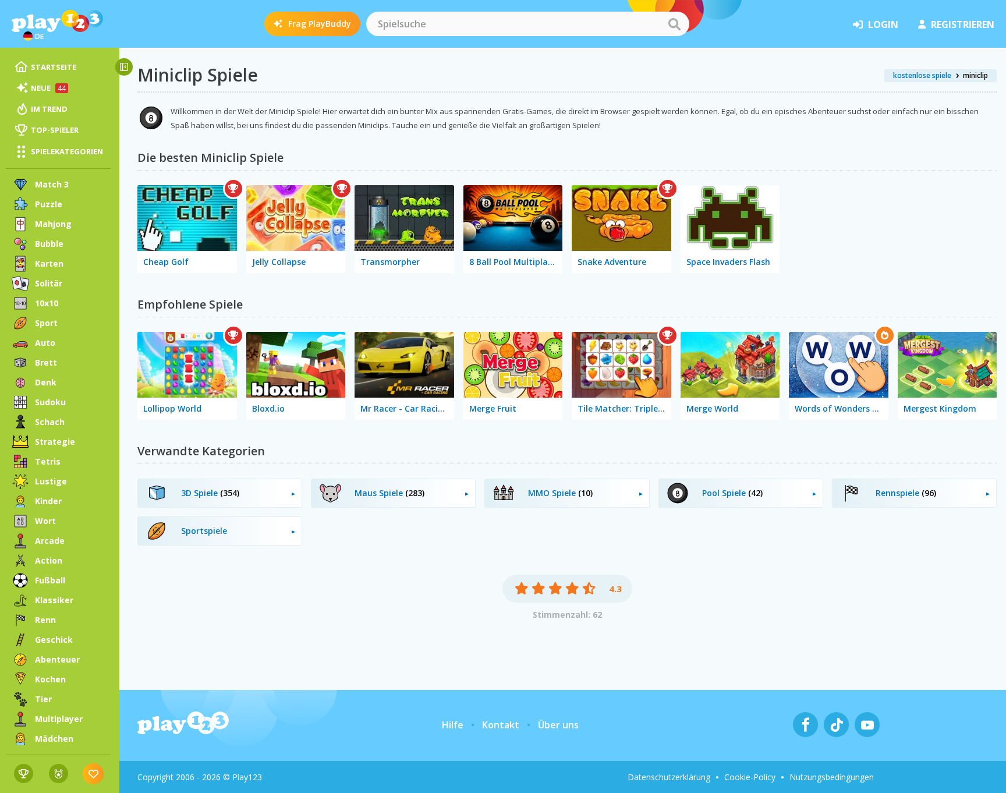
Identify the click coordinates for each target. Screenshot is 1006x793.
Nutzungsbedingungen (831, 777)
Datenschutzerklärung (669, 777)
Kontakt (500, 724)
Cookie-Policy (749, 777)
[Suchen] (674, 24)
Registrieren (962, 24)
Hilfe (452, 724)
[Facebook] (805, 724)
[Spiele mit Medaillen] (58, 773)
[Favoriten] (93, 773)
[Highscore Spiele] (23, 773)
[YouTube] (867, 724)
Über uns (558, 724)
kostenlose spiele (922, 75)
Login (883, 24)
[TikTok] (836, 724)
